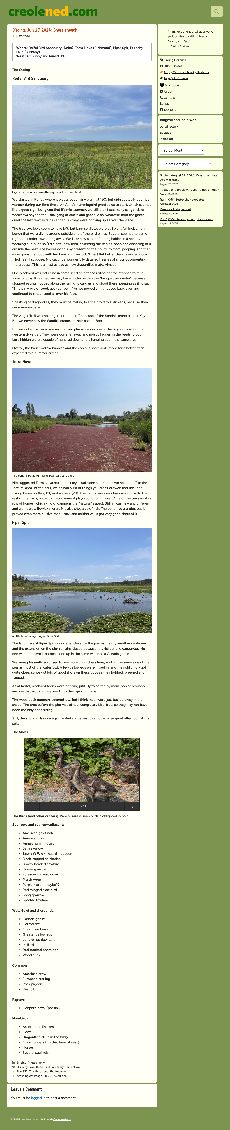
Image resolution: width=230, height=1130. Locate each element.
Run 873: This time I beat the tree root (42, 1071)
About (168, 91)
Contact (169, 97)
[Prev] (32, 806)
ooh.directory (169, 126)
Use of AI (170, 110)
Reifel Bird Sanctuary (50, 1067)
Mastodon (172, 85)
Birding (21, 1062)
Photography (36, 1062)
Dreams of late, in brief (175, 209)
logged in (38, 1098)
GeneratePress (62, 1119)
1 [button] (99, 258)
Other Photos (173, 66)
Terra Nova (72, 1067)
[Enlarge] (147, 89)
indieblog (166, 138)
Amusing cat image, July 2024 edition (42, 1076)
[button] (217, 11)
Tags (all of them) (176, 78)
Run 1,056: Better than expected (182, 199)
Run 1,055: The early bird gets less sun (186, 219)
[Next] (131, 806)
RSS (166, 104)
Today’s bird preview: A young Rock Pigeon (189, 189)
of (82, 806)
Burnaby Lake (26, 1067)
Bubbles (165, 132)
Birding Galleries (175, 60)
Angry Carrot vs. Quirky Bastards (186, 72)
